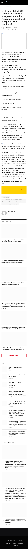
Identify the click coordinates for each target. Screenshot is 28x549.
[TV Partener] (14, 2)
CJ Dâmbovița (5, 197)
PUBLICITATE (15, 545)
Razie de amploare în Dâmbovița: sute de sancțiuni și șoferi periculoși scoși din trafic (17, 433)
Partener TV (14, 189)
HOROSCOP (20, 543)
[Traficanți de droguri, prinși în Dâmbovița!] (4, 369)
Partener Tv (8, 27)
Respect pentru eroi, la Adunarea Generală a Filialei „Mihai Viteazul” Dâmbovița (13, 328)
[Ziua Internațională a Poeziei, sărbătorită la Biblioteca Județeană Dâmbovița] (14, 274)
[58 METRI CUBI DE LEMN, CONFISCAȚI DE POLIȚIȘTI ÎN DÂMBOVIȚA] (4, 384)
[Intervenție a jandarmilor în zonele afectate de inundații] (4, 376)
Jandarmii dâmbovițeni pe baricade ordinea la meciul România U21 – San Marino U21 (15, 520)
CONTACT (8, 543)
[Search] (26, 2)
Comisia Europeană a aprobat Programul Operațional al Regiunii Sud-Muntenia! (12, 200)
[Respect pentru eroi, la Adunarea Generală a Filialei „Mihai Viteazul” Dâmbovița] (14, 318)
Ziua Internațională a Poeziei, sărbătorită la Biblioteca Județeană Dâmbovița (13, 283)
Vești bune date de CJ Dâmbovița (10, 204)
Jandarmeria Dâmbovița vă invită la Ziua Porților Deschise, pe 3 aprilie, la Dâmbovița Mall (17, 403)
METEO (14, 543)
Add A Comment (13, 355)
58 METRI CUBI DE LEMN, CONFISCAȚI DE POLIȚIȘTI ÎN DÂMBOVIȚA (16, 384)
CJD (19, 27)
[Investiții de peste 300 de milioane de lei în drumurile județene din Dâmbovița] (14, 231)
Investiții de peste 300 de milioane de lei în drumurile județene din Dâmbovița (13, 240)
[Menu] (2, 2)
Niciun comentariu (6, 29)
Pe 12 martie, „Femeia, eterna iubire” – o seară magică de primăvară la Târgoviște (12, 348)
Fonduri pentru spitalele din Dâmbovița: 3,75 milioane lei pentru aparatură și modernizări (12, 262)
